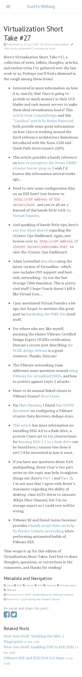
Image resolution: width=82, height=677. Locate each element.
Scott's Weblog (41, 6)
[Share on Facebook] (7, 615)
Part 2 (66, 478)
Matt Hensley (30, 405)
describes (48, 261)
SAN (40, 585)
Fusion (30, 585)
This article (22, 425)
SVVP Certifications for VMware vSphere (49, 594)
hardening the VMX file (45, 314)
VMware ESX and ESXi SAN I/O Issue (34, 657)
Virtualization (68, 585)
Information (61, 44)
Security (51, 585)
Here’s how (50, 396)
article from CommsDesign (35, 115)
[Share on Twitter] (14, 615)
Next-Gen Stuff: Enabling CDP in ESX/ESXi (39, 646)
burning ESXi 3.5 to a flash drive (45, 441)
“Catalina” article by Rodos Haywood (43, 120)
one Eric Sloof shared (30, 230)
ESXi (19, 585)
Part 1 (48, 478)
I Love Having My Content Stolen (40, 599)
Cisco (10, 585)
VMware (11, 590)
